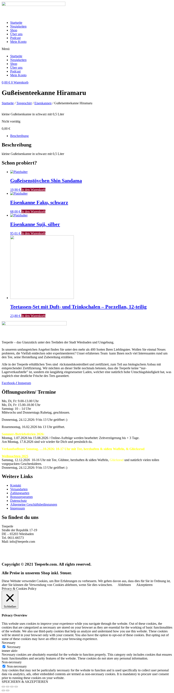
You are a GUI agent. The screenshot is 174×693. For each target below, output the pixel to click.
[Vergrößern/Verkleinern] (16, 686)
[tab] (91, 136)
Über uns (16, 34)
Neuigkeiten (18, 26)
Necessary (14, 647)
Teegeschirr (24, 103)
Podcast (15, 38)
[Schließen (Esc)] (3, 686)
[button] (87, 49)
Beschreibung (19, 136)
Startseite (16, 22)
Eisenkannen (43, 103)
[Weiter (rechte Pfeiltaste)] (7, 690)
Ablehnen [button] (124, 585)
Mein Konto (18, 41)
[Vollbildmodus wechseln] (12, 686)
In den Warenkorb (33, 189)
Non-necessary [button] (12, 662)
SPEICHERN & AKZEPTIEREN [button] (25, 681)
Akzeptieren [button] (144, 585)
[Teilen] (7, 686)
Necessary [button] (8, 642)
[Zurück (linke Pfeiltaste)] (3, 690)
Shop (13, 30)
